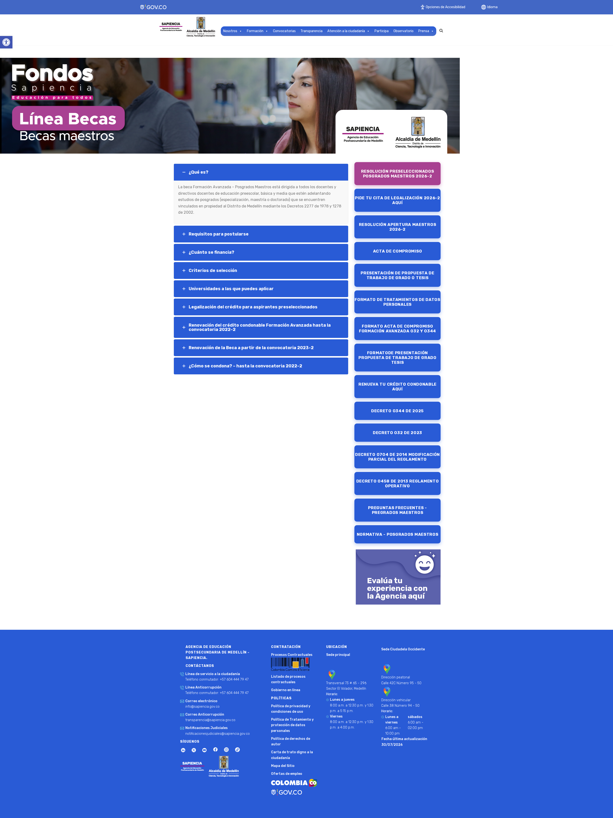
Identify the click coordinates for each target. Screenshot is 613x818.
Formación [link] (255, 31)
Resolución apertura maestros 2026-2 (397, 227)
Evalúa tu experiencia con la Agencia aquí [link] (397, 588)
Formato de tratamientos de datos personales (397, 302)
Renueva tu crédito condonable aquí (397, 386)
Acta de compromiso (397, 251)
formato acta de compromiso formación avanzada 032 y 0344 (397, 328)
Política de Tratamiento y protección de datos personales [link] (292, 725)
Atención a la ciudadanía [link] (346, 31)
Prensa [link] (423, 31)
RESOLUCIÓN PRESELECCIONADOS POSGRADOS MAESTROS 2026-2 (397, 173)
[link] (6, 42)
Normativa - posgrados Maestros (397, 534)
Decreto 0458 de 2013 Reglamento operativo (397, 483)
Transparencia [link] (312, 31)
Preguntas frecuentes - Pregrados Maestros (397, 510)
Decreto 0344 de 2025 (397, 410)
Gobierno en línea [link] (285, 690)
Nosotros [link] (230, 31)
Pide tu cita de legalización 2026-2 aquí (397, 200)
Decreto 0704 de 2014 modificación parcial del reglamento (397, 457)
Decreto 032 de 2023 (397, 432)
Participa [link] (382, 31)
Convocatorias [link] (284, 31)
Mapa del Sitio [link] (283, 766)
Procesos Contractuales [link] (291, 655)
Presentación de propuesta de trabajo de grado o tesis (397, 275)
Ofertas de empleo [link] (286, 774)
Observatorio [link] (403, 31)
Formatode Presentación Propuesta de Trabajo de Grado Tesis (397, 357)
